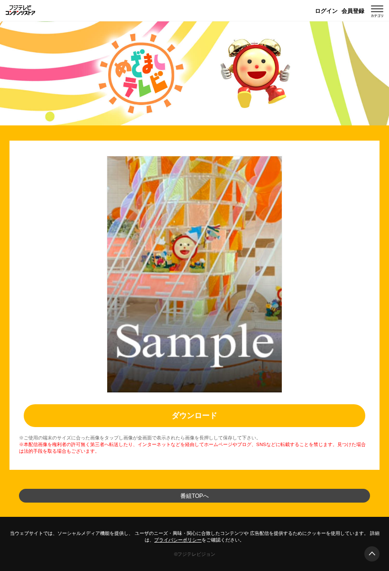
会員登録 (353, 11)
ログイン (326, 11)
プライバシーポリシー (178, 539)
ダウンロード (194, 415)
